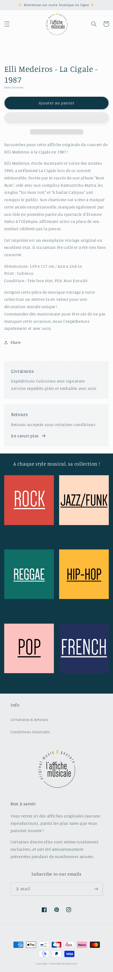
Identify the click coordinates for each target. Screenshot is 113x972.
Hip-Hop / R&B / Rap (84, 605)
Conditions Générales (30, 732)
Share (16, 342)
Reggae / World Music (29, 605)
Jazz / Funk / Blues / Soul (84, 534)
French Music (81, 680)
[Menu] (7, 24)
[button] (56, 118)
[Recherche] (94, 24)
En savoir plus (25, 435)
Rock (25, 531)
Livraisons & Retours (29, 719)
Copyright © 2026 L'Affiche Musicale (56, 963)
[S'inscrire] (96, 888)
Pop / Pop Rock (26, 680)
